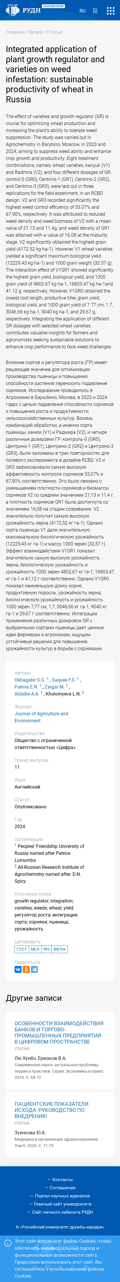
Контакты (62, 1179)
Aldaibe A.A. (27, 694)
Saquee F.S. (64, 680)
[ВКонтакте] (18, 969)
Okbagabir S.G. (30, 680)
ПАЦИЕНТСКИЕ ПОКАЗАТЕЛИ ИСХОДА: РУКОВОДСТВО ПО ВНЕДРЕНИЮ (52, 1110)
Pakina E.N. (26, 687)
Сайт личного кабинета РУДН (62, 1212)
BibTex (60, 949)
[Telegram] (34, 969)
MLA (35, 949)
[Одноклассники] (26, 969)
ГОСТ (22, 949)
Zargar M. (55, 687)
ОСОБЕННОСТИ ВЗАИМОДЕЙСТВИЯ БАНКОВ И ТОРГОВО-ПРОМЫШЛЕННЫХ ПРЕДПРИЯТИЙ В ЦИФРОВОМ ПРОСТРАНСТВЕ (59, 1033)
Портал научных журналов (62, 1196)
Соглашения (62, 1187)
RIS (46, 949)
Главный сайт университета (62, 1204)
